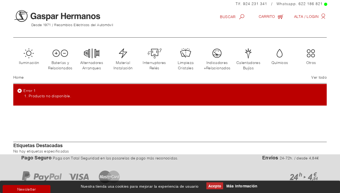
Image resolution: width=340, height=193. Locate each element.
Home (18, 77)
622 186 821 (311, 4)
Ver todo (319, 77)
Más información (242, 186)
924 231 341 (255, 4)
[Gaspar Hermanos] (67, 16)
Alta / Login (307, 17)
